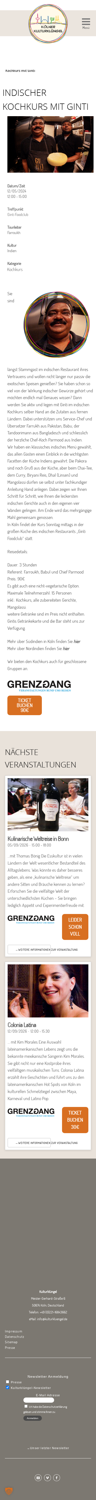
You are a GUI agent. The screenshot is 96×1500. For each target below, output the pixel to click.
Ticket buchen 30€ (75, 1120)
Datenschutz (14, 1336)
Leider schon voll (75, 927)
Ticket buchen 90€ (24, 705)
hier (77, 641)
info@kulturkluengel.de (52, 1319)
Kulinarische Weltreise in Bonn (38, 838)
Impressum (13, 1331)
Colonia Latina (22, 1024)
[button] (86, 24)
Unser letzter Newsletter (49, 1448)
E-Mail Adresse (48, 1395)
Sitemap (11, 1342)
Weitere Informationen (34, 949)
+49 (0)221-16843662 (53, 1312)
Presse (10, 1347)
